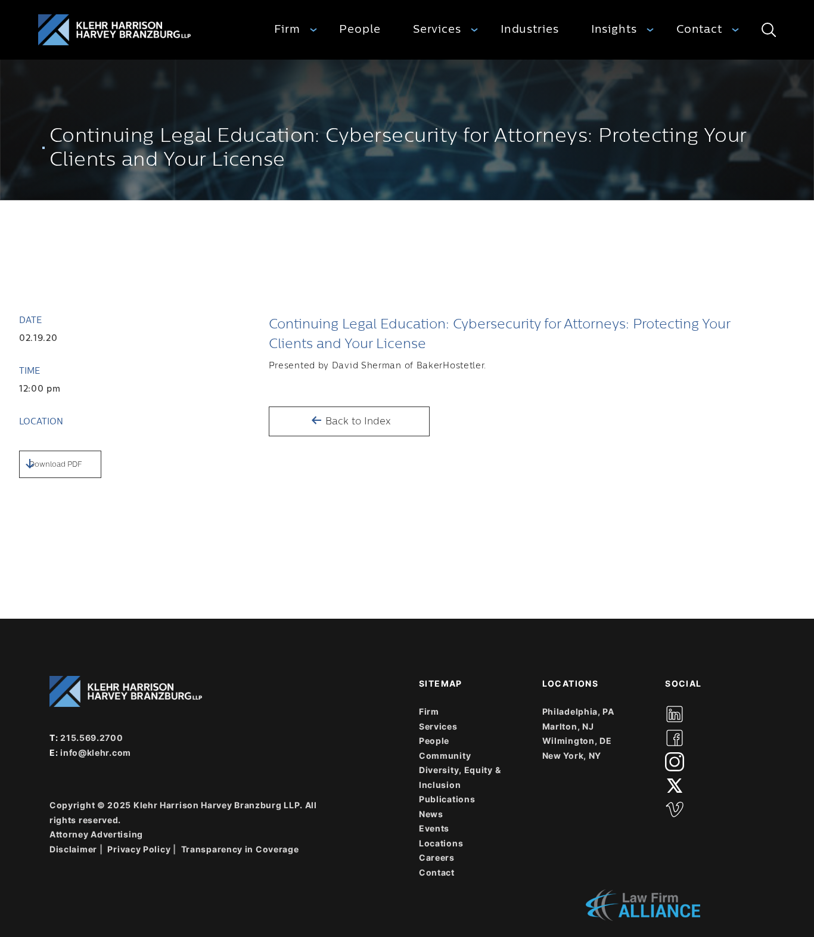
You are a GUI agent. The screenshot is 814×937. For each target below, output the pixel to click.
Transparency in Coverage (240, 849)
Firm (287, 29)
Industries (530, 29)
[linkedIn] (674, 714)
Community (445, 755)
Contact (699, 29)
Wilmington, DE (577, 741)
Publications (447, 799)
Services (437, 29)
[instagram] (674, 761)
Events (434, 828)
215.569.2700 (91, 738)
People (359, 29)
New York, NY (571, 755)
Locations (441, 843)
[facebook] (674, 737)
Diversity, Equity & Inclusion (460, 777)
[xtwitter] (674, 785)
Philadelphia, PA (578, 711)
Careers (437, 857)
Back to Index (356, 421)
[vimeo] (674, 809)
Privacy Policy (138, 849)
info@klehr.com (95, 752)
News (431, 814)
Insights (614, 29)
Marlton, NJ (568, 726)
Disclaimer (73, 849)
